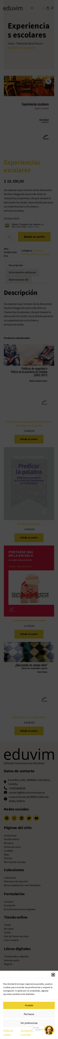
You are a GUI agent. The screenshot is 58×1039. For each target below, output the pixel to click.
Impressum (49, 1030)
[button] (53, 974)
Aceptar (29, 1005)
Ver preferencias (29, 1023)
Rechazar (29, 1014)
